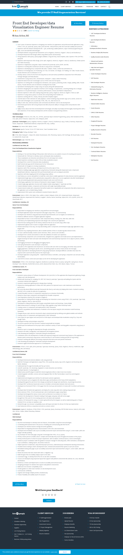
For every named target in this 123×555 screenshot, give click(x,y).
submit (49, 500)
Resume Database (44, 533)
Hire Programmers (44, 521)
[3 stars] (48, 495)
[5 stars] (55, 495)
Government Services (45, 524)
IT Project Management (45, 527)
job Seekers (78, 6)
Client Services (66, 6)
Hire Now (78, 23)
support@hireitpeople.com (86, 2)
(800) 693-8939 (104, 2)
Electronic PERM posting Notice (22, 539)
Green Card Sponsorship (96, 530)
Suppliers (16, 528)
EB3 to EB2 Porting (95, 527)
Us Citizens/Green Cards (70, 530)
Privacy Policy (99, 23)
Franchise (89, 6)
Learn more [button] (54, 552)
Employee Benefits (69, 524)
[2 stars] (45, 495)
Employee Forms (18, 2)
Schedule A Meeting (19, 521)
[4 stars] (51, 495)
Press (97, 6)
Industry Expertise (44, 530)
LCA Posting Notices (19, 531)
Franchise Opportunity (20, 524)
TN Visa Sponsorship (95, 524)
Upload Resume (68, 521)
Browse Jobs (67, 518)
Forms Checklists (69, 540)
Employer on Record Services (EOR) (74, 537)
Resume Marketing (69, 527)
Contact (104, 6)
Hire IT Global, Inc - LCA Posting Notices (23, 535)
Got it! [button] (65, 552)
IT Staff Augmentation (45, 518)
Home (57, 6)
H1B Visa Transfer (94, 518)
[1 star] (42, 495)
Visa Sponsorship (69, 533)
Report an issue (81, 484)
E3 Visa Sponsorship (95, 521)
